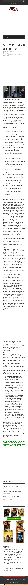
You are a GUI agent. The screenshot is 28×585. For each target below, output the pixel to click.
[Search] (24, 1)
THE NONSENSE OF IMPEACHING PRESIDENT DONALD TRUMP (12, 485)
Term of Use (16, 579)
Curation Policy (8, 580)
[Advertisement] (14, 23)
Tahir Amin (16, 582)
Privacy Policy (10, 579)
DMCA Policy (22, 579)
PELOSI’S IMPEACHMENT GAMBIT (12, 491)
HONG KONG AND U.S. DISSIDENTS (12, 572)
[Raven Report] (14, 11)
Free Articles (12, 51)
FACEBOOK (7, 51)
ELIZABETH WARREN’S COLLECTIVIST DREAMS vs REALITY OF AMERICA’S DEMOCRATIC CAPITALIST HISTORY (13, 551)
